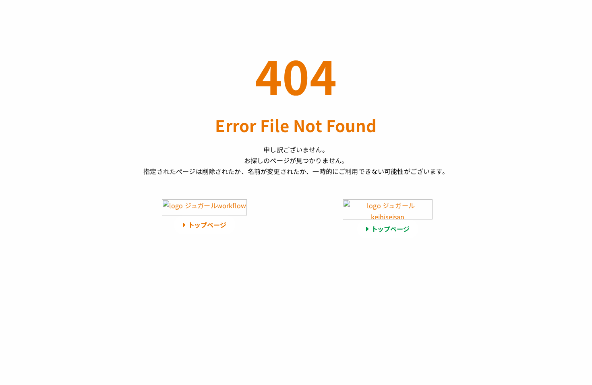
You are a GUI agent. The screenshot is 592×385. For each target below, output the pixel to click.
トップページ (207, 225)
